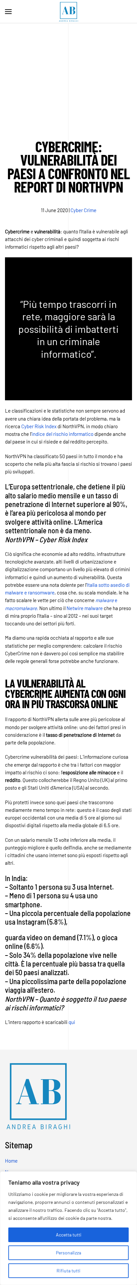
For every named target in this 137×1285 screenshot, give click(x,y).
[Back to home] (68, 11)
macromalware (21, 608)
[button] (8, 11)
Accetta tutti (68, 1234)
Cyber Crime (83, 210)
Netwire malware (85, 608)
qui (71, 1022)
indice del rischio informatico (62, 434)
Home (11, 1161)
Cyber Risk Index (39, 426)
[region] (68, 1228)
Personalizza (68, 1252)
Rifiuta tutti (68, 1270)
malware (105, 600)
